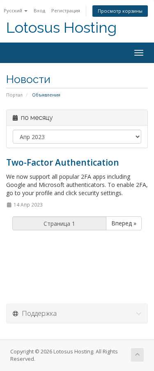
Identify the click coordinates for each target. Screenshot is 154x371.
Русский (13, 10)
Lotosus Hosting (61, 27)
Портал (14, 95)
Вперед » (123, 223)
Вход (39, 10)
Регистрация (65, 10)
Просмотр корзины (120, 11)
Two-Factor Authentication (62, 162)
